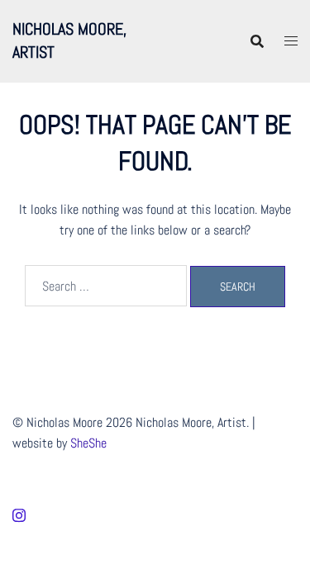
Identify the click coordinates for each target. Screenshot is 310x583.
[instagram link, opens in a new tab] (19, 513)
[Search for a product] (257, 41)
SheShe (88, 443)
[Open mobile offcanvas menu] (291, 41)
